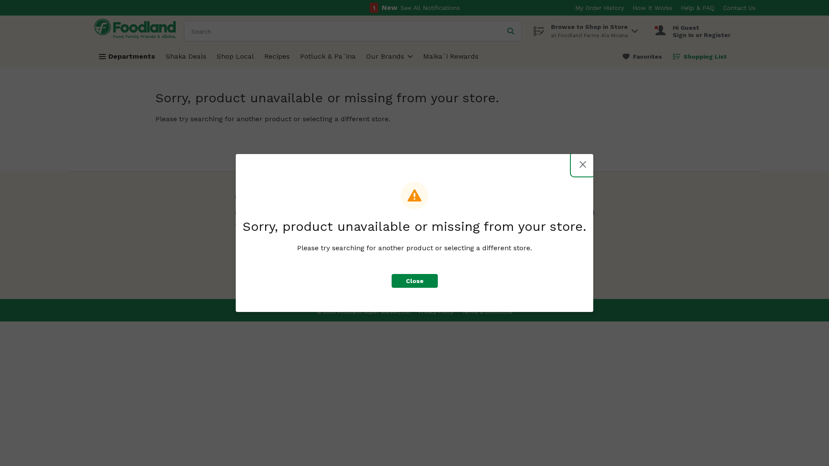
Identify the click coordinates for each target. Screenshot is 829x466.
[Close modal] (583, 164)
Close (415, 280)
